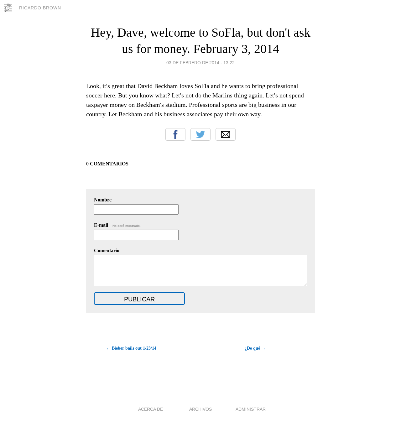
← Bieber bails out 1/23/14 (131, 348)
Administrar (251, 409)
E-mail (117, 225)
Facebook (175, 134)
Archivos (200, 409)
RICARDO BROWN (40, 7)
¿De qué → (255, 348)
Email (226, 134)
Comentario (106, 250)
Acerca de (150, 409)
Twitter (200, 134)
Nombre (103, 199)
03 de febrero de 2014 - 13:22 (200, 62)
